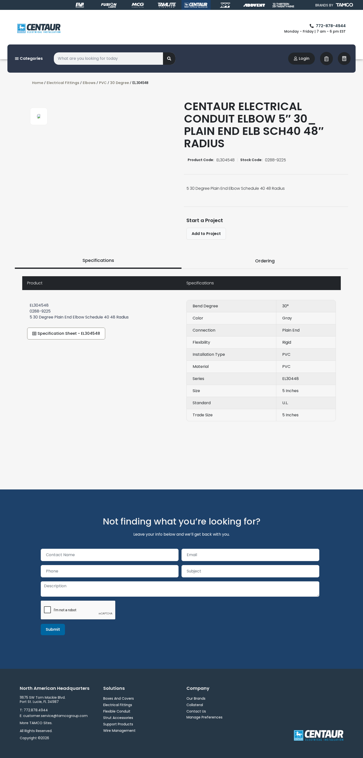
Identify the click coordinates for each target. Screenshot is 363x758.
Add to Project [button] (206, 233)
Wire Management (119, 730)
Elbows (89, 82)
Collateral (194, 704)
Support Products (118, 724)
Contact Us (196, 711)
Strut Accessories (118, 717)
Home (37, 82)
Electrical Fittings (63, 82)
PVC (103, 82)
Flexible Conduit (116, 711)
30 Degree (119, 82)
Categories (31, 58)
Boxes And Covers (118, 698)
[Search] (169, 58)
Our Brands (195, 698)
